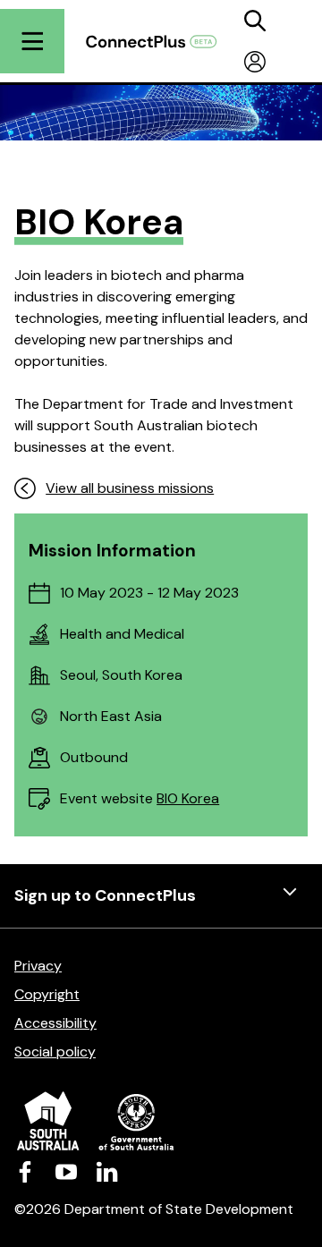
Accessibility (55, 1023)
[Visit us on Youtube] (66, 1171)
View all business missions (130, 488)
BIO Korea (188, 798)
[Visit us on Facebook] (25, 1171)
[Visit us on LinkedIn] (107, 1171)
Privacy (38, 965)
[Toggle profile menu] (255, 61)
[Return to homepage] (160, 41)
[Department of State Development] (161, 1120)
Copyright (47, 994)
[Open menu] (32, 41)
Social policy (55, 1051)
